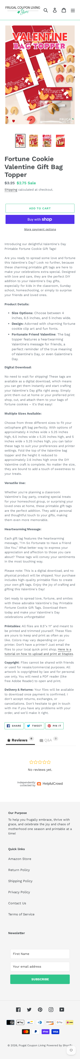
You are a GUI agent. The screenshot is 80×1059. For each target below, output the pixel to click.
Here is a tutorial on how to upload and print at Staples (39, 652)
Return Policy (19, 870)
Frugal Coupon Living (32, 1045)
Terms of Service (21, 914)
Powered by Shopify (59, 1045)
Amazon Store (19, 859)
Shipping (11, 189)
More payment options (40, 229)
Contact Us (17, 903)
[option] (20, 141)
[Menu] (72, 10)
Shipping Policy (20, 881)
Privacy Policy (19, 892)
